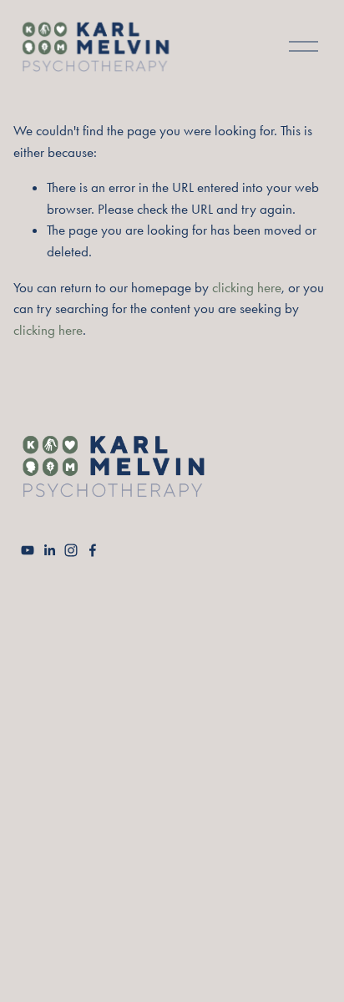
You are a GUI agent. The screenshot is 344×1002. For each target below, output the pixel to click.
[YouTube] (27, 550)
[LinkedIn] (49, 550)
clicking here (246, 287)
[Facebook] (92, 550)
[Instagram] (71, 550)
